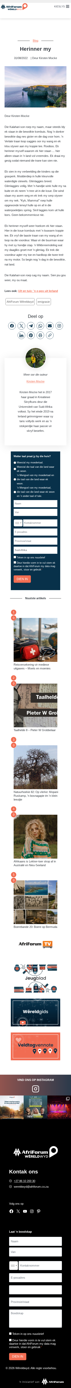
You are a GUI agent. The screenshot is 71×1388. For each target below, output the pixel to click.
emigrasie (44, 301)
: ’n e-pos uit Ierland (38, 291)
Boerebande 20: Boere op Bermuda (35, 926)
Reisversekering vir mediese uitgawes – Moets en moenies (32, 666)
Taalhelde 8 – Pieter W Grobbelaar (35, 730)
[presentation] (36, 640)
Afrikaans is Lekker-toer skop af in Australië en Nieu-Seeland (35, 863)
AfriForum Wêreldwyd (20, 301)
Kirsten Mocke (35, 381)
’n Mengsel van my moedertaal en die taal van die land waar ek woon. (35, 479)
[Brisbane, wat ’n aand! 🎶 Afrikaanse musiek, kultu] (59, 1107)
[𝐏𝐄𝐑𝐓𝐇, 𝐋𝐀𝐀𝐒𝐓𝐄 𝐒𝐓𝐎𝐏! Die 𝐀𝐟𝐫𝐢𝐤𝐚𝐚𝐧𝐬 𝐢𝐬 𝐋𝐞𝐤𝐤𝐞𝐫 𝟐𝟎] (35, 1107)
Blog (35, 40)
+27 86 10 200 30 (24, 1181)
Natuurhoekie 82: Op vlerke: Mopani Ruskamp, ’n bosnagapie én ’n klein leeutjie (36, 795)
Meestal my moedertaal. (30, 462)
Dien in (22, 579)
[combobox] (18, 523)
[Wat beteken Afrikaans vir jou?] (12, 1107)
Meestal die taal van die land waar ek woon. (35, 468)
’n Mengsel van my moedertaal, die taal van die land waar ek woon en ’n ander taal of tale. (36, 491)
